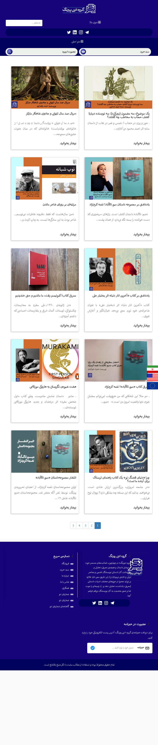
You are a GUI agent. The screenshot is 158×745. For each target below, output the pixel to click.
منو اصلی (76, 41)
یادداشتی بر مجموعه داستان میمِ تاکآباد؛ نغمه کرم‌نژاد (119, 204)
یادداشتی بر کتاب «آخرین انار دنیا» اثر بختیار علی (121, 295)
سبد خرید (64, 570)
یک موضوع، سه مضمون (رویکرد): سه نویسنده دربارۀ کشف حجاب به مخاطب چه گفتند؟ (119, 115)
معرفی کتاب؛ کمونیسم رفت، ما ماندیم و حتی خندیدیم (45, 295)
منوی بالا (93, 22)
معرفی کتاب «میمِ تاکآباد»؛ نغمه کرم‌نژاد (127, 387)
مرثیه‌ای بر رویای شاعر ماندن (59, 204)
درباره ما (65, 576)
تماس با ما (64, 582)
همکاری (65, 588)
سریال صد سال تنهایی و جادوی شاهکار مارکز (51, 113)
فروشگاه (65, 563)
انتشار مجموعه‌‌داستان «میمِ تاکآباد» (56, 477)
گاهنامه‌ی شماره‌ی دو (59, 606)
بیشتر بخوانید (142, 143)
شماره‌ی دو (64, 594)
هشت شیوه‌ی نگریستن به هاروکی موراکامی (53, 387)
